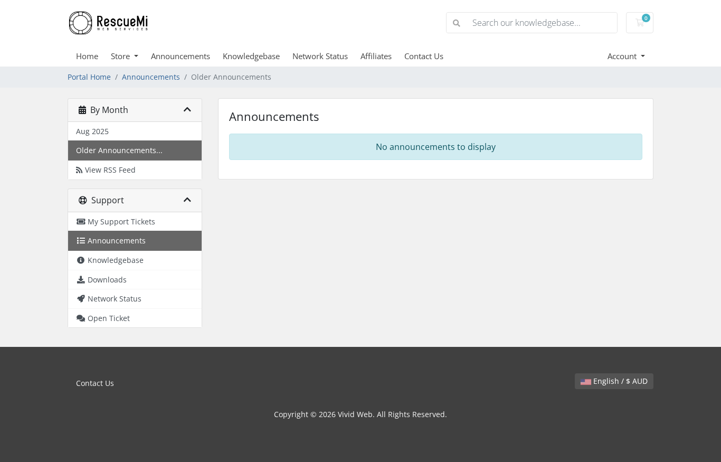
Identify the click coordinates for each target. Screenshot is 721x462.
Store (121, 56)
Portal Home (89, 77)
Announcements (180, 56)
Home (87, 56)
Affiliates (376, 56)
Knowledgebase (251, 56)
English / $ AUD (619, 381)
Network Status (320, 56)
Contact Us (423, 56)
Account (623, 56)
